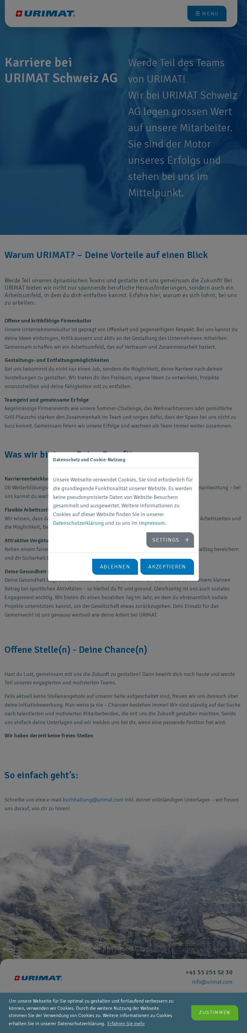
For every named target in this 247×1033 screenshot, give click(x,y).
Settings (166, 540)
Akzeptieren (167, 566)
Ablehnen (115, 566)
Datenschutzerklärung (78, 523)
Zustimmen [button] (214, 1013)
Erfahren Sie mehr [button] (126, 1024)
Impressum (152, 523)
